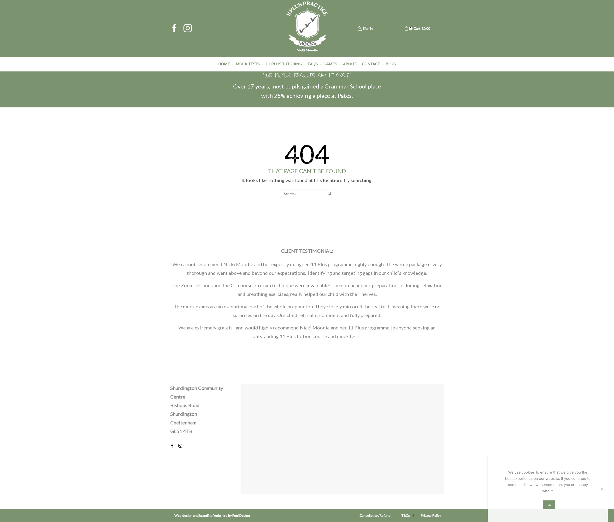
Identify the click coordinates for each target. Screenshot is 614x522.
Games (330, 64)
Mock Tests (248, 64)
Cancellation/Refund (375, 515)
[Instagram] (187, 28)
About (349, 64)
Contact (371, 64)
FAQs (313, 64)
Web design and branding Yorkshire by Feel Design (212, 515)
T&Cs (405, 515)
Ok (549, 505)
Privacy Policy (431, 515)
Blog (391, 64)
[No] (601, 489)
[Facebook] (174, 28)
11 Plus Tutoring (284, 64)
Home (224, 64)
